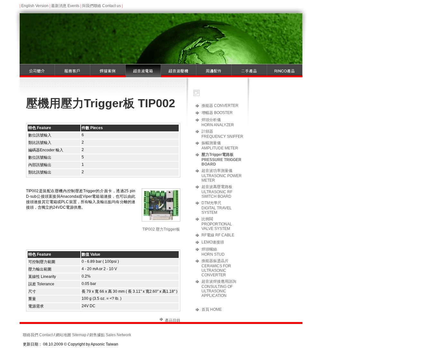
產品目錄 (172, 320)
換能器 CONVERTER (220, 105)
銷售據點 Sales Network (110, 335)
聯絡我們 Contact (38, 335)
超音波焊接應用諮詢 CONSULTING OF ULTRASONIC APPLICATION (219, 288)
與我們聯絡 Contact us (101, 6)
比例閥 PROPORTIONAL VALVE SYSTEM (217, 224)
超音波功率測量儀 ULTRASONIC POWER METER (222, 175)
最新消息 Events (65, 6)
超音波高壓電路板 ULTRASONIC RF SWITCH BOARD (217, 192)
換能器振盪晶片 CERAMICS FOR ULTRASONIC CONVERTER (216, 268)
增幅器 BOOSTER (217, 112)
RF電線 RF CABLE (218, 235)
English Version (35, 6)
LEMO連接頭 (213, 242)
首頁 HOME (212, 309)
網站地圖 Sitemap (71, 335)
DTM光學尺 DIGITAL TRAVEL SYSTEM (217, 208)
